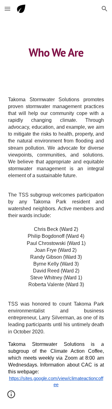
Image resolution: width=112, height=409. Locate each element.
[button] (7, 8)
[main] (56, 51)
